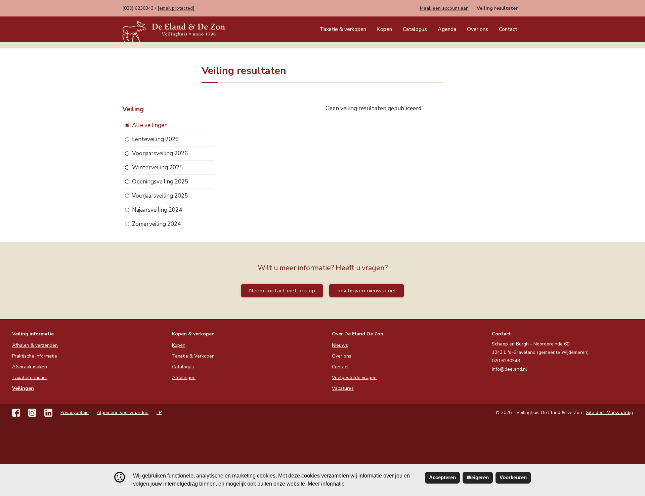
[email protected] (176, 8)
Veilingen (23, 388)
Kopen (384, 29)
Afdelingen (184, 377)
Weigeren (478, 477)
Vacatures (343, 388)
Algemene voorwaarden (122, 412)
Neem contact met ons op (282, 290)
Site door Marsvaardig (609, 412)
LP (159, 412)
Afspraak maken (29, 367)
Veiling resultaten (498, 8)
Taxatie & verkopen (343, 29)
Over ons (477, 29)
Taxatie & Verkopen (193, 356)
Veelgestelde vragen (354, 377)
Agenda (447, 29)
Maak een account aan (444, 8)
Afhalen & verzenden (35, 345)
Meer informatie (326, 484)
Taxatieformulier (29, 377)
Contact (508, 29)
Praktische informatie (34, 356)
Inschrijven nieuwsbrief (366, 290)
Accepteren (442, 477)
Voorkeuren (513, 477)
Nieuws (340, 345)
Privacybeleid (74, 412)
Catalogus (415, 29)
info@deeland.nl (509, 369)
